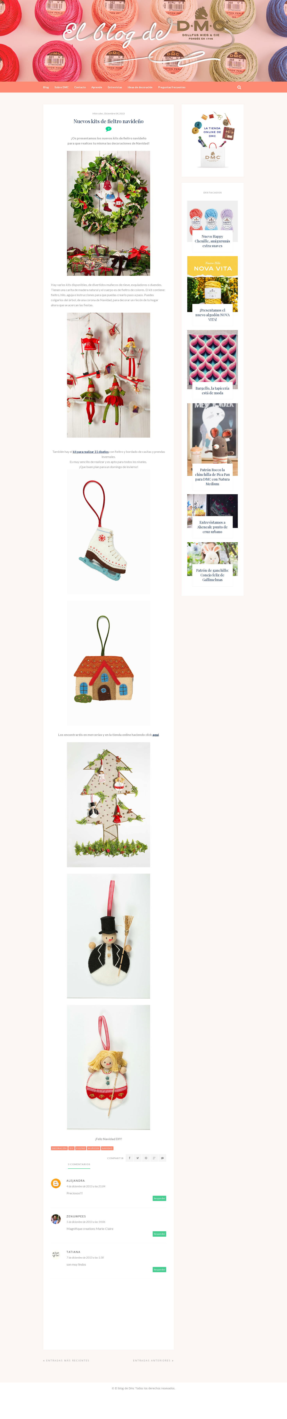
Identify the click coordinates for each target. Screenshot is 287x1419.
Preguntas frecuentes (171, 87)
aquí (155, 734)
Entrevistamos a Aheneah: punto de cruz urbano (212, 527)
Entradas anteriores (152, 1360)
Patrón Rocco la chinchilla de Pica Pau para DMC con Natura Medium (212, 476)
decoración (59, 1148)
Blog (46, 87)
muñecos (93, 1148)
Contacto (80, 87)
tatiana (73, 1252)
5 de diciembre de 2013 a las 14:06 (86, 1221)
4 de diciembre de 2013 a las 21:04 (86, 1186)
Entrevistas (115, 87)
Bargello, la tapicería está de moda (212, 390)
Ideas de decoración (140, 87)
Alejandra (76, 1180)
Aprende (96, 87)
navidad (107, 1148)
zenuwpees (76, 1216)
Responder (159, 1198)
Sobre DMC (61, 87)
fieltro (80, 1148)
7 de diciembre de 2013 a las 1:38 (85, 1257)
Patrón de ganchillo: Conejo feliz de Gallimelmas (212, 575)
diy (71, 1148)
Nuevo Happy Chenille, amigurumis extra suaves (212, 241)
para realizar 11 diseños (93, 451)
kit (75, 451)
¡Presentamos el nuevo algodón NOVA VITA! (212, 315)
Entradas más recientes (67, 1360)
